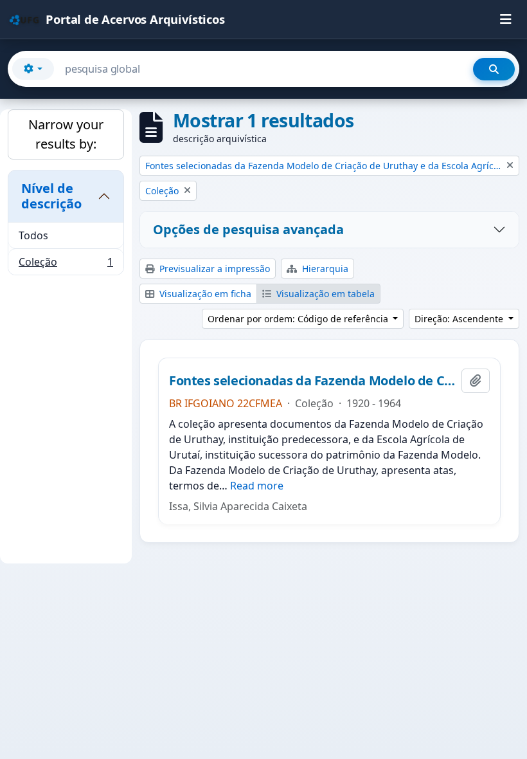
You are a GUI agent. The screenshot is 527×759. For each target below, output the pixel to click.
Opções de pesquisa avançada (248, 229)
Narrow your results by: (65, 134)
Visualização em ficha (204, 294)
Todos (33, 235)
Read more (256, 486)
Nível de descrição (51, 195)
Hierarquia (323, 268)
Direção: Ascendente (460, 319)
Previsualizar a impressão (213, 268)
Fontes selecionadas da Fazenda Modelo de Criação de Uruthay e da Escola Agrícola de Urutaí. (312, 381)
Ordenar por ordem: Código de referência (299, 319)
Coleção (65, 265)
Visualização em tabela (324, 294)
